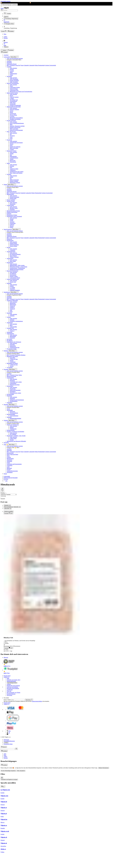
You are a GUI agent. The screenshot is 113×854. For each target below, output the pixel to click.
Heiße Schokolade (14, 179)
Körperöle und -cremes (15, 393)
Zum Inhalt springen (5, 1)
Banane (12, 226)
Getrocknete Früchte (15, 87)
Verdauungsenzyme (14, 347)
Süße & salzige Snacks (12, 93)
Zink (11, 310)
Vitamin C (12, 307)
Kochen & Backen (11, 120)
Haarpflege (9, 395)
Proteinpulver (10, 262)
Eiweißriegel (13, 273)
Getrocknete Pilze (14, 90)
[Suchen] (2, 10)
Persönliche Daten (8, 744)
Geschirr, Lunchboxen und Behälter (15, 431)
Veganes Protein (11, 201)
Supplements (7, 292)
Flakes (11, 75)
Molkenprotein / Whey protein (17, 265)
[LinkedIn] (7, 734)
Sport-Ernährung (8, 229)
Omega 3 (12, 331)
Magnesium (13, 303)
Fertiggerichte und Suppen (16, 142)
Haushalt (6, 404)
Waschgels (12, 411)
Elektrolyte (9, 239)
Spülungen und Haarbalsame (17, 399)
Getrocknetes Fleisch (15, 277)
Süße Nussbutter (14, 82)
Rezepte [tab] (6, 758)
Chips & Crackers (14, 97)
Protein (5, 184)
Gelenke (9, 317)
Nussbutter (9, 76)
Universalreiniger (14, 415)
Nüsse (11, 86)
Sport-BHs (12, 357)
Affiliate (9, 684)
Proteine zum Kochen (15, 127)
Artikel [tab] (5, 756)
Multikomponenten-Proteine (16, 269)
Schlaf (8, 462)
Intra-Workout (13, 255)
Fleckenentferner (14, 413)
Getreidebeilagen (14, 157)
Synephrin (12, 288)
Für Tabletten (13, 434)
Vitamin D (12, 308)
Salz (6, 480)
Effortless (23, 355)
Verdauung (9, 461)
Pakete (5, 473)
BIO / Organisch (11, 65)
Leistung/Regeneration (12, 471)
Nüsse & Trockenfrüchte (13, 83)
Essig (11, 138)
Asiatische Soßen (14, 168)
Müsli (11, 72)
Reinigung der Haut (14, 384)
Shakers (12, 427)
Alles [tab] (5, 753)
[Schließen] (2, 778)
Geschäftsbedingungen (9, 741)
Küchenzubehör (11, 430)
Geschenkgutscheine (12, 682)
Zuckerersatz (13, 113)
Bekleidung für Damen (12, 356)
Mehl (11, 124)
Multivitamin (13, 304)
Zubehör (6, 420)
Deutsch (6, 47)
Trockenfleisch (13, 101)
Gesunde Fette (10, 328)
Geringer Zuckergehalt (50, 65)
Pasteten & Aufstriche (15, 146)
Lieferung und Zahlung (12, 687)
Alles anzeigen (13, 68)
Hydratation (10, 472)
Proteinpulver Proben (12, 215)
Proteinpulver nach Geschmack (14, 216)
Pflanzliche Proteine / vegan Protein (18, 266)
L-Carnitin (12, 287)
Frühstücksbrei (13, 73)
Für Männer (10, 340)
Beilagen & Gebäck (11, 151)
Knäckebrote (13, 162)
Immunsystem (10, 453)
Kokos (11, 227)
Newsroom (9, 695)
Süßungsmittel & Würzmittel (14, 106)
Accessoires (10, 367)
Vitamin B (12, 306)
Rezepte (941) (7, 675)
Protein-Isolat (13, 198)
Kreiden (12, 439)
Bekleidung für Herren (12, 363)
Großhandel (10, 689)
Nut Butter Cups (14, 99)
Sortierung (3, 494)
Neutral (11, 219)
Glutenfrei (26, 65)
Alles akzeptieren (21, 770)
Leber (8, 466)
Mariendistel (13, 336)
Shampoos (12, 398)
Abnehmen (9, 460)
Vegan (22, 65)
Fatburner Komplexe (15, 290)
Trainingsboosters (11, 251)
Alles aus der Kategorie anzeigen (15, 58)
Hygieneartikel (10, 394)
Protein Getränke (14, 181)
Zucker (11, 111)
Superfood (9, 313)
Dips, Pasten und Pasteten (16, 173)
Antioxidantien (10, 333)
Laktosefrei (32, 65)
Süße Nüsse (13, 102)
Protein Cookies (14, 276)
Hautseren (12, 380)
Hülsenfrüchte (13, 156)
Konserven (9, 139)
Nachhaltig (17, 355)
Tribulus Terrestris (14, 257)
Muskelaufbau (10, 458)
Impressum (6, 739)
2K (9, 732)
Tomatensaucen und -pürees (16, 171)
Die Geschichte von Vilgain (13, 692)
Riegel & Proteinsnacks (12, 271)
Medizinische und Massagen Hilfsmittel (16, 441)
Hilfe (8, 678)
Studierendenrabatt (11, 681)
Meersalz (6, 657)
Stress (8, 455)
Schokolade (13, 104)
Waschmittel (10, 410)
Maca (11, 325)
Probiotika (12, 344)
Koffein (12, 286)
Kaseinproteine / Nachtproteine (17, 268)
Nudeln (11, 153)
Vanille (11, 220)
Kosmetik (6, 369)
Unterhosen (12, 362)
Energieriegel (13, 275)
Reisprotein (12, 204)
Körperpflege (10, 386)
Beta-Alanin (13, 261)
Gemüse (12, 149)
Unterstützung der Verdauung (14, 342)
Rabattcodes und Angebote (13, 685)
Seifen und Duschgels (15, 390)
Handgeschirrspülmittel (15, 418)
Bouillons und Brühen (15, 119)
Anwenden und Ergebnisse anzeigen (9, 779)
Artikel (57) (6, 677)
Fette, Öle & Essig (11, 131)
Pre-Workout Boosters (15, 254)
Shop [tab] (5, 755)
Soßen (8, 163)
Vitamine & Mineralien (12, 300)
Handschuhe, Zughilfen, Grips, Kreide (16, 435)
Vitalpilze (12, 315)
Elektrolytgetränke (14, 244)
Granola (12, 70)
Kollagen (9, 213)
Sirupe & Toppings (14, 109)
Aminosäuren (10, 258)
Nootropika (9, 332)
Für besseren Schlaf (11, 348)
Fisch (11, 145)
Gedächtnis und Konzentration (14, 464)
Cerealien (9, 66)
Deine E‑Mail (7, 699)
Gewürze (12, 116)
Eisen (11, 311)
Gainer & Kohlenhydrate (13, 279)
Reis (11, 155)
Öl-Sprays (12, 135)
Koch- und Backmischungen (17, 123)
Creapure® (12, 250)
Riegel (11, 95)
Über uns (9, 691)
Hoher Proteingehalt (40, 65)
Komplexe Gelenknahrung (16, 321)
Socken (11, 360)
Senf (11, 167)
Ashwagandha (13, 326)
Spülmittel (9, 417)
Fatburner (9, 283)
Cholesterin (9, 465)
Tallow (20, 375)
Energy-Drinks (13, 246)
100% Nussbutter (14, 79)
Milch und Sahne (14, 128)
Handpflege (13, 391)
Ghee (11, 137)
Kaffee (11, 177)
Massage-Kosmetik (11, 376)
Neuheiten (9, 62)
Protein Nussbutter (14, 80)
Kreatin (8, 247)
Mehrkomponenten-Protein (13, 211)
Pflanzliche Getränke (15, 182)
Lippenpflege (13, 383)
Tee (11, 178)
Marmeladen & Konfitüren (16, 117)
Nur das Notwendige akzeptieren (8, 770)
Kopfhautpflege (13, 401)
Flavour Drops (13, 115)
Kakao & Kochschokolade (16, 130)
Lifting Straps (13, 438)
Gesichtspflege (10, 377)
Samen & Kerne (14, 88)
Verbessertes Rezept (11, 64)
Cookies (12, 98)
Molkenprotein (10, 194)
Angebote (6, 55)
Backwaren (12, 160)
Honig (11, 112)
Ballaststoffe (13, 346)
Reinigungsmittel (11, 414)
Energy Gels (13, 282)
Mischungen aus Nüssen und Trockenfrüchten (21, 91)
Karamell (12, 222)
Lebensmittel (7, 57)
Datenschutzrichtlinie (37, 701)
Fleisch (11, 144)
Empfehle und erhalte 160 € (13, 680)
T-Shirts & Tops (14, 359)
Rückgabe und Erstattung (13, 688)
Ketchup (12, 166)
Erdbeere (12, 224)
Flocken (12, 69)
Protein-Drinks (13, 243)
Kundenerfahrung (11, 694)
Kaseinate (12, 209)
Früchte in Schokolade (15, 105)
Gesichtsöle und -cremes (16, 382)
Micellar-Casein (14, 208)
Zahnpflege (9, 402)
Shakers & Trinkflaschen (13, 424)
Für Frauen (9, 339)
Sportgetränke (10, 240)
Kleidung (6, 350)
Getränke (9, 174)
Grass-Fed (17, 65)
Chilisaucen (13, 170)
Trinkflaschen (13, 428)
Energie (9, 469)
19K (9, 731)
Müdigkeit (9, 468)
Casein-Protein (10, 205)
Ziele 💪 (6, 444)
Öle (11, 134)
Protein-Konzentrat (14, 197)
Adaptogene (10, 322)
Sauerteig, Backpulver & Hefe (17, 126)
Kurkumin (12, 337)
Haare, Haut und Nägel (12, 454)
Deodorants (12, 388)
